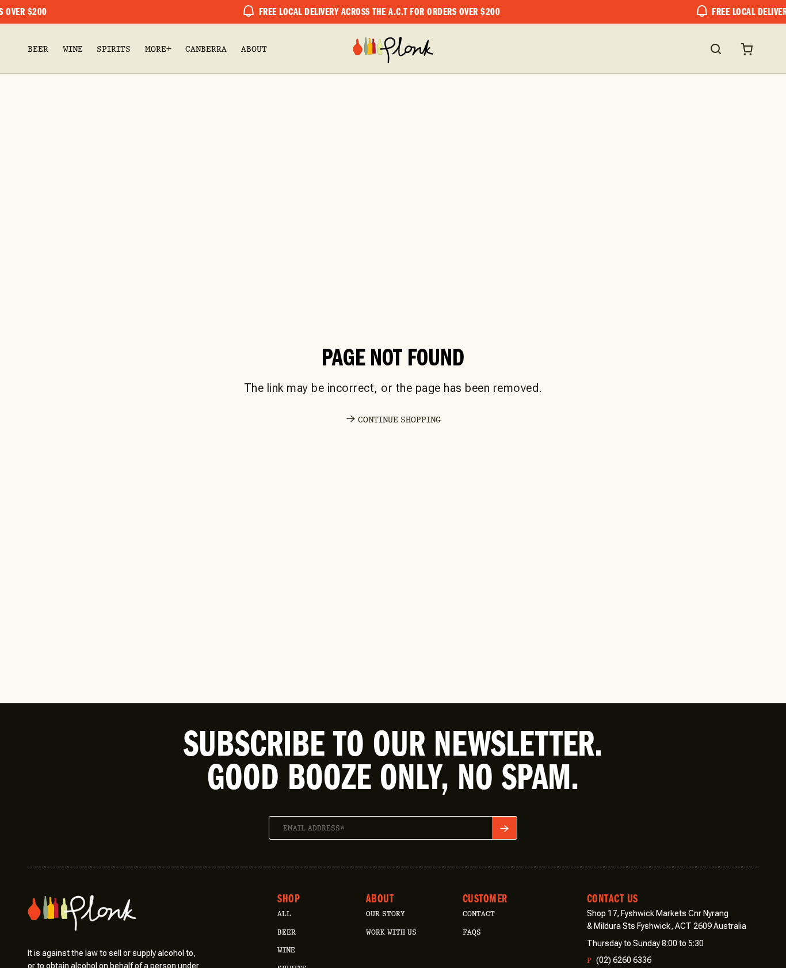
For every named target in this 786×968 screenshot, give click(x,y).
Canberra (206, 49)
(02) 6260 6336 (619, 960)
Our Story (385, 914)
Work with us (391, 932)
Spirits (114, 49)
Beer (38, 49)
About (254, 49)
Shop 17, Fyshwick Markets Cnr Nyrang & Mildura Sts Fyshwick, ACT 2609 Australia (666, 920)
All (284, 914)
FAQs (472, 932)
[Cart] (747, 49)
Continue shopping (399, 419)
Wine (73, 49)
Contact (479, 914)
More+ (158, 49)
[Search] (715, 48)
